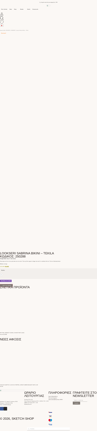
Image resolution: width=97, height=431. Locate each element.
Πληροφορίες (59, 392)
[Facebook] (2, 408)
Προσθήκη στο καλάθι (6, 280)
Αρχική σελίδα (2, 30)
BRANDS (8, 30)
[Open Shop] (17, 9)
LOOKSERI (13, 30)
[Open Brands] (24, 9)
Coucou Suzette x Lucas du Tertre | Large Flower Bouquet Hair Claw (19, 384)
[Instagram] (5, 408)
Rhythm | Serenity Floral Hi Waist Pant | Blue (12, 332)
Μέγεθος (3, 270)
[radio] (1, 275)
